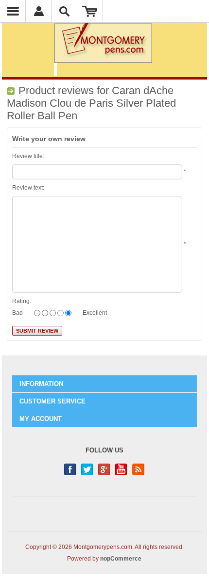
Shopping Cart (90, 11)
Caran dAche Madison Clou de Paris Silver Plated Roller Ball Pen (91, 103)
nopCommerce (120, 558)
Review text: (28, 187)
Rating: (21, 301)
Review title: (28, 156)
